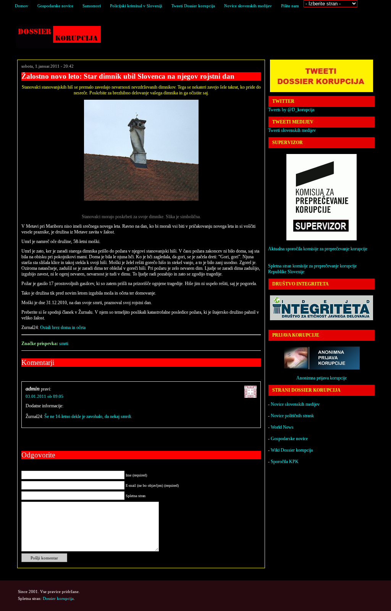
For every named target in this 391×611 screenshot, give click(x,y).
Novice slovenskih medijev (248, 5)
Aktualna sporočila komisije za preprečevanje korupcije (317, 248)
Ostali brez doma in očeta (63, 327)
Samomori (91, 5)
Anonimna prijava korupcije (321, 378)
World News (282, 427)
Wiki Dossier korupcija (292, 450)
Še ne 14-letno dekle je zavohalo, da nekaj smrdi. (88, 416)
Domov (21, 5)
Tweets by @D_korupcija (291, 109)
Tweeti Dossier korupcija (193, 5)
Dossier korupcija (58, 37)
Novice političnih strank (292, 415)
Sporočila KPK (285, 461)
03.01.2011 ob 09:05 (44, 396)
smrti (63, 343)
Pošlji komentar (44, 558)
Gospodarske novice (55, 5)
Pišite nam (290, 5)
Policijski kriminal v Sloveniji (136, 5)
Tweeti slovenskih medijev (292, 130)
